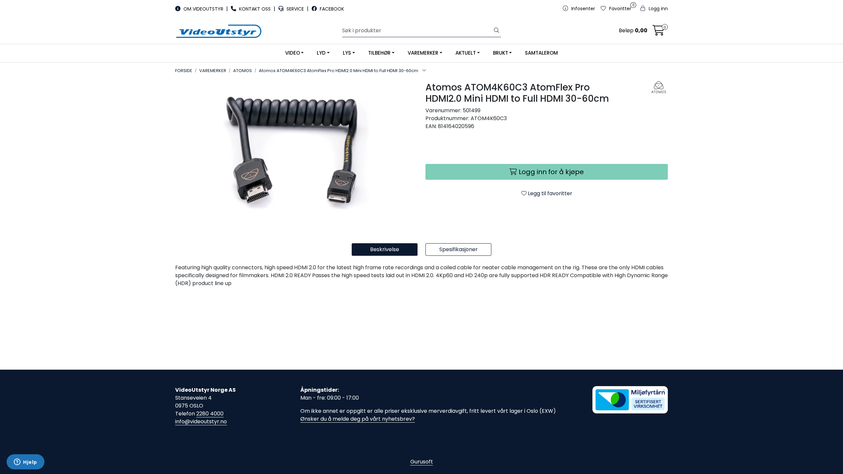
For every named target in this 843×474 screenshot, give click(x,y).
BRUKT (500, 52)
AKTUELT (465, 52)
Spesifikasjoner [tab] (458, 249)
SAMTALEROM (541, 52)
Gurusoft (421, 461)
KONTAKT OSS (255, 9)
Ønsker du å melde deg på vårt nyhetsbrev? (357, 419)
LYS (347, 52)
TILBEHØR (379, 52)
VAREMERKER (423, 52)
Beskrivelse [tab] (384, 249)
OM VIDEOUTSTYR (203, 9)
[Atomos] (651, 87)
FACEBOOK (331, 9)
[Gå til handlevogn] (659, 32)
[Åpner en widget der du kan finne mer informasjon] (25, 462)
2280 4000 (210, 413)
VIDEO (292, 52)
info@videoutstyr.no (201, 421)
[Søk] (496, 30)
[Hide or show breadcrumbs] (424, 70)
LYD (321, 52)
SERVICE (295, 9)
